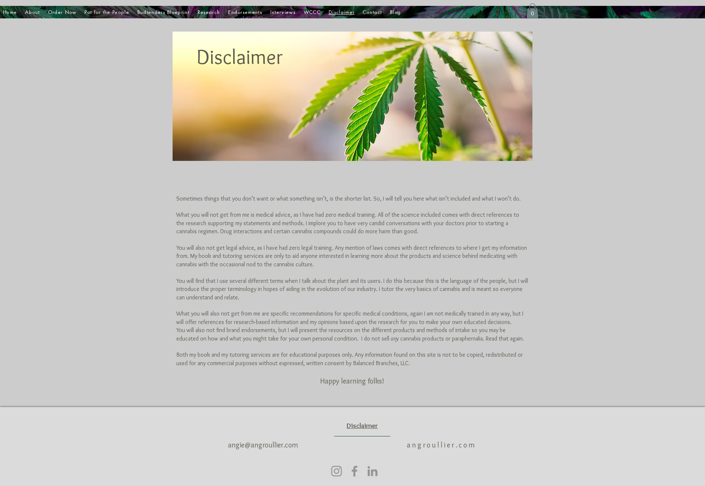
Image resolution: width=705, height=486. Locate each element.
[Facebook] (354, 471)
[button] (532, 10)
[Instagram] (336, 471)
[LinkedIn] (372, 471)
